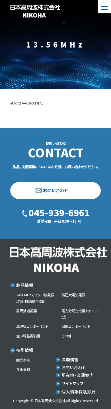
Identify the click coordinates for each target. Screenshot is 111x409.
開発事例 (23, 360)
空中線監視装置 (28, 335)
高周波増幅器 (26, 310)
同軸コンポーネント (75, 326)
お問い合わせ (55, 190)
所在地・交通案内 (77, 375)
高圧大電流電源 (73, 294)
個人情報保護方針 (78, 391)
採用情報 (70, 360)
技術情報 (24, 350)
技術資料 (23, 369)
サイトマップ (72, 383)
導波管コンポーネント (32, 326)
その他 (66, 335)
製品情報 (24, 285)
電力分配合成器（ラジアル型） (80, 314)
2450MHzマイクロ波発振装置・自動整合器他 (35, 298)
